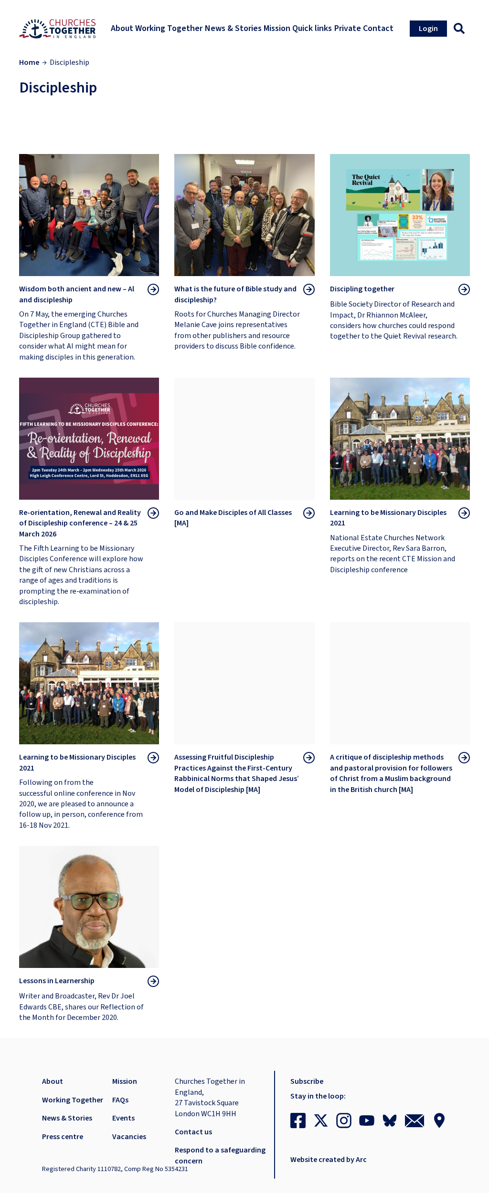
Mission (124, 1081)
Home (29, 62)
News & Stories (67, 1118)
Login (428, 28)
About (52, 1081)
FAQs (120, 1100)
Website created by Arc (328, 1159)
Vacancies (129, 1136)
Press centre (62, 1136)
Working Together (72, 1100)
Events (123, 1118)
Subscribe (306, 1081)
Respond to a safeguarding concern (220, 1155)
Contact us (193, 1132)
